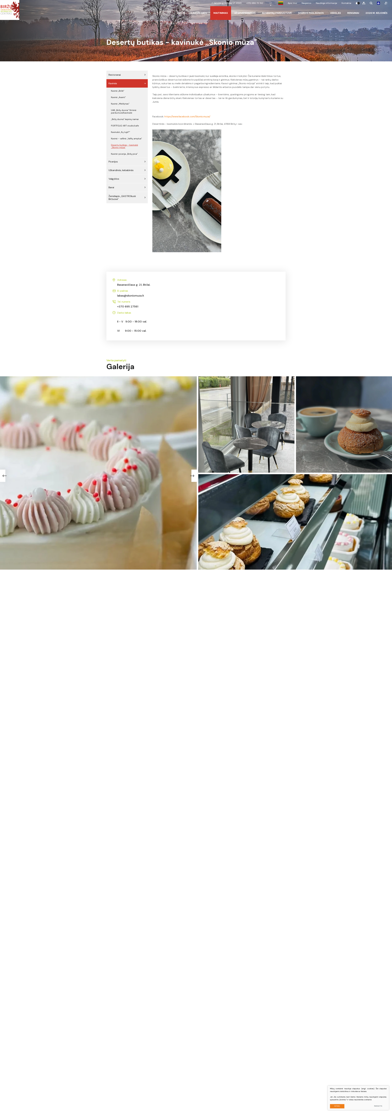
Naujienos (306, 3)
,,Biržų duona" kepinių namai (125, 119)
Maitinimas (220, 13)
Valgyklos (114, 178)
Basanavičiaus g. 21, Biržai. (133, 282)
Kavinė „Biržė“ (117, 90)
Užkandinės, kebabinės (121, 170)
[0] (357, 3)
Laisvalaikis (199, 13)
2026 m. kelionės (376, 13)
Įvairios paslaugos (311, 13)
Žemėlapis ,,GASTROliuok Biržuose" (122, 198)
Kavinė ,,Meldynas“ (120, 103)
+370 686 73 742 (254, 3)
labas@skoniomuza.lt (130, 293)
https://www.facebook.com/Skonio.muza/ (187, 116)
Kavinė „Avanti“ (118, 97)
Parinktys (378, 1106)
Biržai (181, 13)
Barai (111, 187)
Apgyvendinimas (245, 13)
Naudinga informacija (326, 3)
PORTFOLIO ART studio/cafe (125, 125)
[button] (194, 476)
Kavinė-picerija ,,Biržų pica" (124, 153)
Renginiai (353, 13)
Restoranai (115, 74)
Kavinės (113, 83)
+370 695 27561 (127, 304)
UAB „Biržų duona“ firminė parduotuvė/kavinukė (123, 111)
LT (271, 3)
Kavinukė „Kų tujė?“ (120, 132)
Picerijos (113, 161)
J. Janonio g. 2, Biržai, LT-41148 (226, 3)
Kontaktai (346, 3)
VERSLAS (335, 13)
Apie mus (292, 3)
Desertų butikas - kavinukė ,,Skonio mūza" (124, 146)
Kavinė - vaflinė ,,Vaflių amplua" (126, 138)
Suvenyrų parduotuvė (277, 13)
